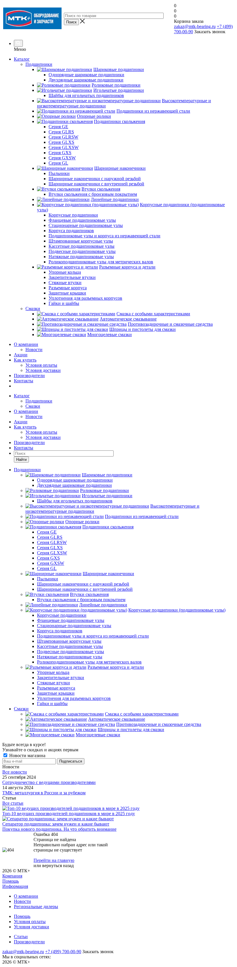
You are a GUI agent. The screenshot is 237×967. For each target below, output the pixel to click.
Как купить (25, 359)
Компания (12, 875)
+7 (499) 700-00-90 (63, 951)
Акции (20, 354)
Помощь (10, 881)
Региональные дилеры (36, 906)
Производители (29, 375)
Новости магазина (26, 755)
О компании (26, 344)
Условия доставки (43, 370)
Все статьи (12, 803)
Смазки (32, 406)
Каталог (22, 59)
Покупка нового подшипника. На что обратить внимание (59, 829)
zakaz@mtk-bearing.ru (195, 26)
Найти (21, 459)
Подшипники (38, 400)
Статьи (21, 936)
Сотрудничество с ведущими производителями (49, 782)
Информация (15, 886)
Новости (33, 349)
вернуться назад (58, 865)
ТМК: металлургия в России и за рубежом (44, 792)
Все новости (14, 771)
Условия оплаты (41, 365)
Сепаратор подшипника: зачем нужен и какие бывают (55, 823)
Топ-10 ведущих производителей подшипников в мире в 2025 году (68, 813)
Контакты (23, 380)
